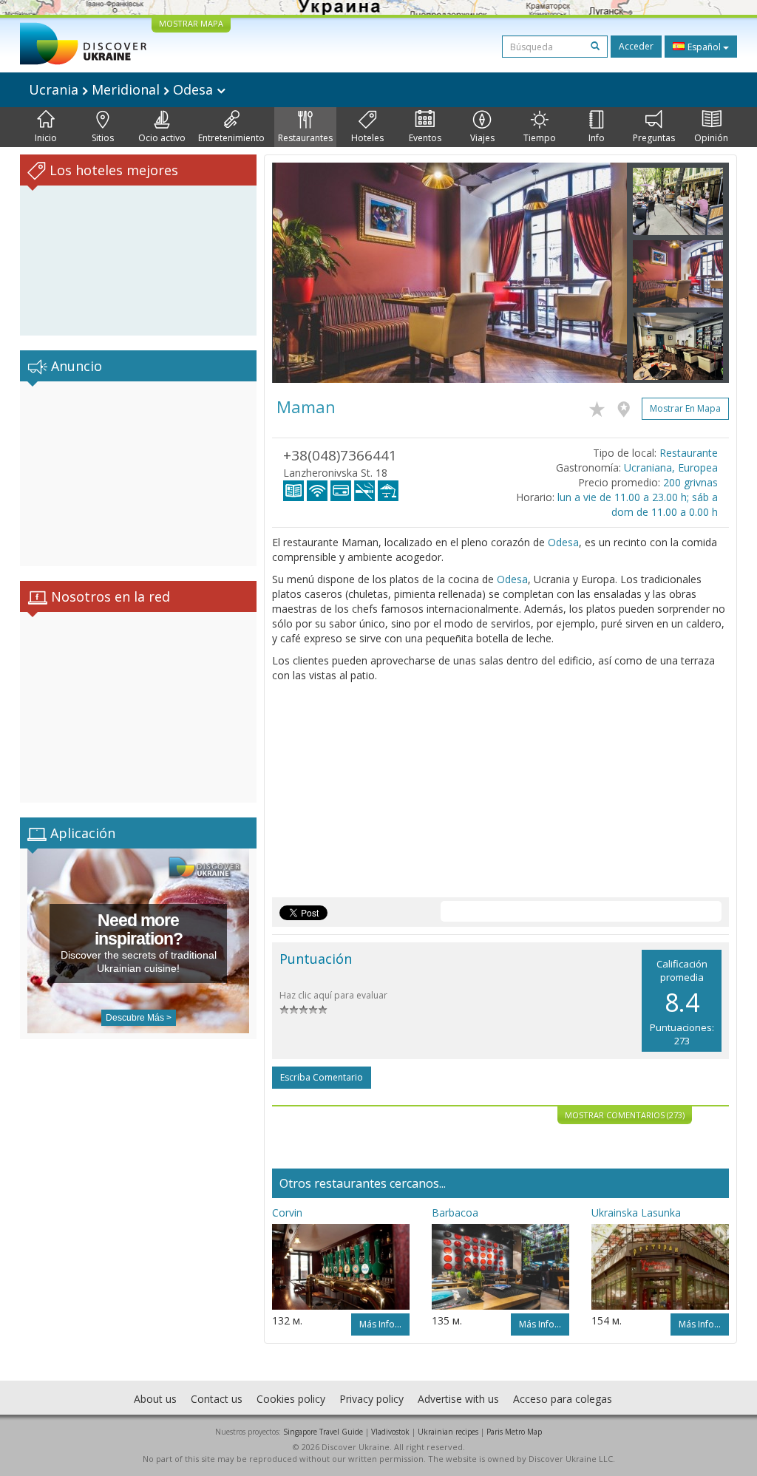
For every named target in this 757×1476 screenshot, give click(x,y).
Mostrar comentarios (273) (625, 1114)
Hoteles (367, 138)
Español (704, 47)
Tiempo (539, 138)
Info (596, 138)
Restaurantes (305, 138)
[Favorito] (600, 406)
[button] (298, 273)
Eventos (425, 138)
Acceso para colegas (562, 1399)
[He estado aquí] (627, 406)
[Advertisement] (138, 473)
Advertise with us (458, 1399)
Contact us (216, 1399)
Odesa (563, 542)
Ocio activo (162, 138)
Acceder (636, 46)
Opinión (711, 138)
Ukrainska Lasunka (636, 1212)
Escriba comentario (321, 1077)
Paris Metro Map (514, 1431)
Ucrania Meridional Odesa (123, 89)
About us (155, 1399)
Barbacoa (455, 1212)
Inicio (46, 138)
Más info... (380, 1324)
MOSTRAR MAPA (191, 23)
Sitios (103, 138)
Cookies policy (291, 1399)
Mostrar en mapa (685, 408)
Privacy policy (371, 1399)
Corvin (287, 1212)
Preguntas (654, 138)
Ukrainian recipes (448, 1431)
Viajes (482, 138)
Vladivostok (390, 1431)
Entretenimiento (231, 138)
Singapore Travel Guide (323, 1431)
